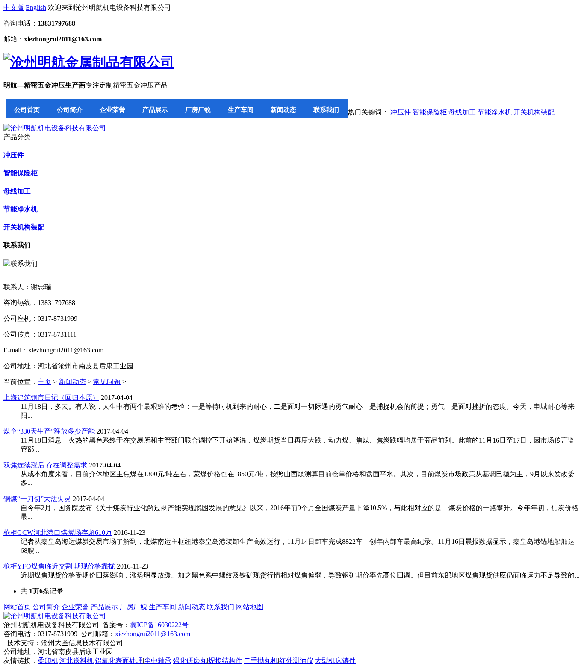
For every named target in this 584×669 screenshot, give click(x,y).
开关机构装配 (534, 112)
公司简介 (70, 109)
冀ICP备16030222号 (159, 624)
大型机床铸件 (335, 660)
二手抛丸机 (261, 660)
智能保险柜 (430, 112)
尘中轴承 (157, 660)
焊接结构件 (225, 660)
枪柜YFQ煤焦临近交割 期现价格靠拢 (59, 566)
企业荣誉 (112, 109)
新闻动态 (283, 109)
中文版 (13, 7)
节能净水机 (495, 112)
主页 (44, 381)
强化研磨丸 (190, 660)
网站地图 (249, 606)
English (36, 7)
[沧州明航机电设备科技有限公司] (54, 128)
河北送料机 (76, 660)
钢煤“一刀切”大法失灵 (37, 498)
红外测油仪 (296, 660)
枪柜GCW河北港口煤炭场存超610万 (57, 532)
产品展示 (155, 109)
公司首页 (27, 109)
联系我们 (326, 109)
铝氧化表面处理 (119, 660)
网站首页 (17, 606)
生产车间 (241, 109)
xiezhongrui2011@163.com (152, 633)
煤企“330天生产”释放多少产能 (49, 431)
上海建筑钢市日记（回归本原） (51, 397)
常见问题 (107, 381)
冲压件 (400, 112)
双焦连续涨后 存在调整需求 (45, 465)
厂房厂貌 (198, 109)
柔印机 (48, 660)
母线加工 (462, 112)
